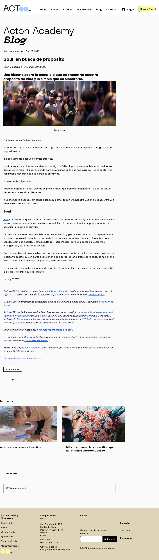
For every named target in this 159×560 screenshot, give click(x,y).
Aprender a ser (12, 369)
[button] (68, 9)
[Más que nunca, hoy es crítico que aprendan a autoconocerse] (93, 424)
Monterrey (7, 518)
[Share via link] (20, 379)
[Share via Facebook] (4, 379)
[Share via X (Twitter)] (12, 379)
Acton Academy (9, 515)
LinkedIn (125, 523)
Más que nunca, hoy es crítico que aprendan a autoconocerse (90, 448)
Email (83, 533)
